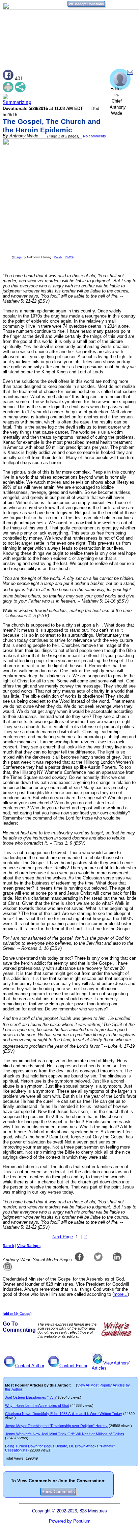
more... (121, 1294)
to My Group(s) (17, 1313)
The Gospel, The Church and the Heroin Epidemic (52, 125)
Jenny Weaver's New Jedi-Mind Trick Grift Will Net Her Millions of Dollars (64, 1434)
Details (58, 257)
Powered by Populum (69, 1521)
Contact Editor (73, 1365)
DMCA (69, 257)
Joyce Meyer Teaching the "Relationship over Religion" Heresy (56, 1426)
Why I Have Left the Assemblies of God (37, 1405)
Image (17, 257)
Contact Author (29, 1365)
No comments (94, 136)
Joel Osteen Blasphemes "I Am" (31, 1397)
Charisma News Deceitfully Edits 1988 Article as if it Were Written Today (63, 1414)
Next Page (62, 1236)
